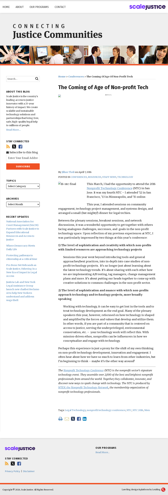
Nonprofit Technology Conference (109, 188)
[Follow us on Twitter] (14, 146)
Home (6, 7)
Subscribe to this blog (23, 152)
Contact (60, 7)
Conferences (76, 76)
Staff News (109, 177)
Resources (94, 177)
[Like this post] (79, 419)
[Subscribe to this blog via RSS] (8, 146)
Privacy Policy (12, 471)
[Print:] (60, 419)
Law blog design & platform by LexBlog (141, 489)
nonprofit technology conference (106, 410)
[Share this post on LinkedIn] (84, 419)
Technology (125, 177)
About (20, 7)
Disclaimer (29, 471)
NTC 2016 (138, 410)
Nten (147, 410)
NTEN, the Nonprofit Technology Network (83, 387)
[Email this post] (67, 419)
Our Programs (39, 7)
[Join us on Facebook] (20, 146)
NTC (129, 410)
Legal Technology (75, 410)
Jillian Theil (68, 172)
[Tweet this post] (73, 419)
